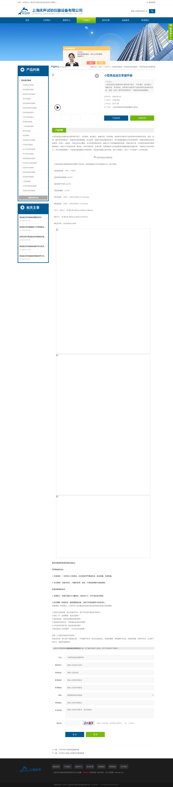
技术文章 (106, 20)
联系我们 (145, 20)
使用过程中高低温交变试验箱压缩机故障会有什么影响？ (33, 237)
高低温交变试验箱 (29, 190)
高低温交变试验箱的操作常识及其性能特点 (33, 246)
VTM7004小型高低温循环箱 (69, 750)
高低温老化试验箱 (29, 103)
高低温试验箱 (26, 80)
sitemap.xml (119, 772)
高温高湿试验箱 (28, 89)
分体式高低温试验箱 (30, 186)
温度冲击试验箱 (28, 167)
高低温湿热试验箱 (29, 172)
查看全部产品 (33, 198)
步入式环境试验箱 (29, 149)
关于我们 (124, 767)
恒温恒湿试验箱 (28, 177)
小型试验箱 (27, 181)
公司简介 (47, 20)
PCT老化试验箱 (28, 154)
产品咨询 (116, 118)
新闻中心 (66, 20)
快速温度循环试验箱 (30, 108)
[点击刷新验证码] (88, 723)
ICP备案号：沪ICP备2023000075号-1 (105, 785)
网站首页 (56, 767)
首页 (27, 20)
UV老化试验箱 (28, 145)
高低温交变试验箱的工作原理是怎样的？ (33, 227)
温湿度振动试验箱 (29, 158)
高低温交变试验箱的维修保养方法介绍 (33, 256)
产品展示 (86, 20)
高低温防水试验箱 (29, 140)
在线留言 (125, 20)
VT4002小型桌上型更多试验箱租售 (71, 753)
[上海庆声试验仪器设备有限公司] (53, 11)
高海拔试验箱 (27, 122)
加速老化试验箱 (28, 85)
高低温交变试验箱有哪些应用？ (30, 217)
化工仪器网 (109, 772)
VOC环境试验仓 (28, 117)
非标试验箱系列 (28, 112)
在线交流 (142, 118)
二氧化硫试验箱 (28, 126)
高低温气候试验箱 (29, 94)
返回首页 (152, 2)
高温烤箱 (26, 135)
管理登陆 (93, 772)
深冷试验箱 (27, 99)
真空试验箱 (27, 131)
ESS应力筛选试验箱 (30, 163)
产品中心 (107, 67)
